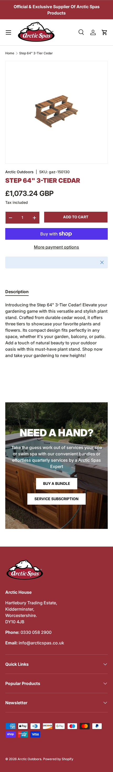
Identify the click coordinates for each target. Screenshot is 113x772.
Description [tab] (17, 291)
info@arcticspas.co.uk (41, 642)
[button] (104, 32)
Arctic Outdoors (19, 172)
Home (9, 53)
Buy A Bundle (56, 483)
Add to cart (75, 217)
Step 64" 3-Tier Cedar (36, 53)
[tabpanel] (56, 330)
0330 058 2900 (36, 632)
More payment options (56, 247)
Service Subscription (56, 498)
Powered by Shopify (58, 759)
